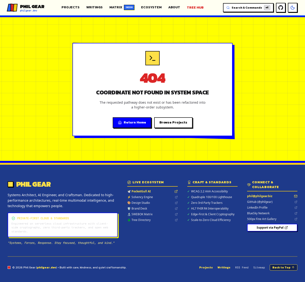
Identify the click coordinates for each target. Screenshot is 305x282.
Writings (94, 7)
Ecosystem (151, 7)
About (174, 7)
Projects (70, 7)
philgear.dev (46, 267)
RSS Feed (242, 267)
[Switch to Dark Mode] (292, 7)
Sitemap (259, 267)
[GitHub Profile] (280, 7)
